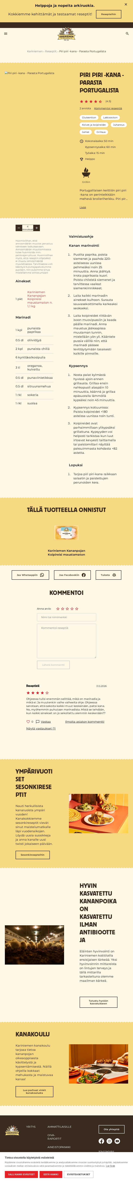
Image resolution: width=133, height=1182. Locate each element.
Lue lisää (110, 1166)
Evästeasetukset (78, 1174)
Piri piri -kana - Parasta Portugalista (82, 51)
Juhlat (85, 132)
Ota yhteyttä (112, 1129)
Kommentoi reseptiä (108, 108)
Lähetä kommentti (53, 664)
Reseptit (51, 51)
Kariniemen (35, 51)
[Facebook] (101, 1141)
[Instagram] (109, 1141)
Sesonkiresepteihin (33, 854)
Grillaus (101, 132)
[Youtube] (117, 1141)
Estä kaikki (51, 1174)
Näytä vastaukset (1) (41, 728)
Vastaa (46, 722)
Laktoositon (110, 117)
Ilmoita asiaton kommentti (84, 722)
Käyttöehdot (106, 1151)
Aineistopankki (59, 1147)
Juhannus (119, 124)
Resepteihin (108, 14)
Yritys (31, 1126)
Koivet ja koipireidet (94, 124)
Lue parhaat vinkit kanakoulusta (34, 1091)
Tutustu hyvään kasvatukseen (98, 1002)
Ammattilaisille (60, 1126)
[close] (126, 4)
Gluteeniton (89, 117)
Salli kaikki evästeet (21, 1174)
